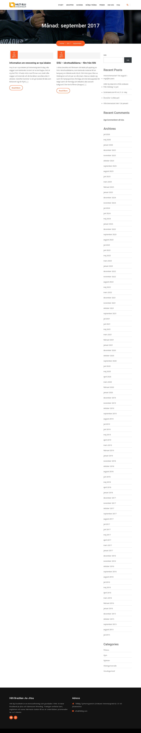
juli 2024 (107, 208)
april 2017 (107, 540)
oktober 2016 (109, 566)
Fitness (106, 650)
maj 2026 (107, 140)
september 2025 (110, 166)
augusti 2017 (108, 519)
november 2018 (110, 461)
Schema (79, 5)
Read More (16, 88)
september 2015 (110, 624)
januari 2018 (108, 492)
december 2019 (110, 398)
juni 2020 (107, 366)
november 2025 (110, 155)
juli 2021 (107, 319)
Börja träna (91, 5)
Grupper (69, 5)
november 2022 (110, 276)
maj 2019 (107, 435)
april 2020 (107, 377)
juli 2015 (107, 635)
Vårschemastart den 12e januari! (116, 103)
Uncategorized (109, 671)
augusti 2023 (108, 240)
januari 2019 (108, 456)
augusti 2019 (108, 419)
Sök (105, 55)
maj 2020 (107, 371)
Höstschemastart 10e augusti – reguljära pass (116, 77)
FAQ (118, 5)
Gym (105, 655)
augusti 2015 (108, 629)
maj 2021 (107, 329)
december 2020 (110, 350)
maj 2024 (107, 219)
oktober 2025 (109, 161)
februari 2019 (109, 450)
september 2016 (110, 571)
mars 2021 (108, 334)
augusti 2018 (108, 471)
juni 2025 (107, 176)
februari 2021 (109, 340)
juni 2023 (107, 250)
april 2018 (107, 487)
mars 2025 (108, 182)
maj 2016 (107, 587)
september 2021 (110, 313)
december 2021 (110, 298)
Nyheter (107, 660)
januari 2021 (108, 345)
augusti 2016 (108, 577)
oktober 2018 (109, 466)
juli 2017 (107, 524)
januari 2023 (108, 266)
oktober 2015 (109, 619)
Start (60, 5)
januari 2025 (108, 192)
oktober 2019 (109, 408)
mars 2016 (108, 598)
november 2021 (110, 303)
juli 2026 (107, 134)
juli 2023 (107, 245)
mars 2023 (108, 261)
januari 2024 (108, 224)
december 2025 (110, 150)
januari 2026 (108, 145)
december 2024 (110, 197)
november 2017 (110, 503)
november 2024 (110, 203)
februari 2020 (109, 387)
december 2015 (110, 614)
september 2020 (110, 361)
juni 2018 (107, 477)
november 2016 (110, 561)
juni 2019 (107, 429)
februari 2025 (109, 187)
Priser (102, 5)
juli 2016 (107, 582)
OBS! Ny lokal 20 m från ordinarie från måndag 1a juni (116, 85)
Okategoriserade (110, 666)
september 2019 (110, 413)
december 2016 (110, 556)
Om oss (111, 5)
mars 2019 (108, 445)
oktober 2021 (109, 308)
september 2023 (110, 234)
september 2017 (110, 514)
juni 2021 (107, 324)
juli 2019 (107, 424)
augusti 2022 (108, 282)
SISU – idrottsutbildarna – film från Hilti (76, 63)
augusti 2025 (108, 171)
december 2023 (110, 229)
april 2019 (107, 440)
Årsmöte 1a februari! (111, 98)
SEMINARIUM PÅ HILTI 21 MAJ (115, 92)
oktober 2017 (109, 508)
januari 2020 (108, 392)
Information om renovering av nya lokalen (30, 63)
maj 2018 (107, 482)
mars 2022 (108, 292)
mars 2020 (108, 382)
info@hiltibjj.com (81, 711)
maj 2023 (107, 255)
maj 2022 (107, 287)
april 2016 (107, 593)
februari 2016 (109, 603)
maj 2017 (107, 535)
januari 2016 (108, 608)
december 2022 (110, 271)
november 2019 (110, 403)
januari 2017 (108, 550)
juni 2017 (107, 529)
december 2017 (110, 498)
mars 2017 (108, 545)
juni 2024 (107, 213)
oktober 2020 (109, 355)
